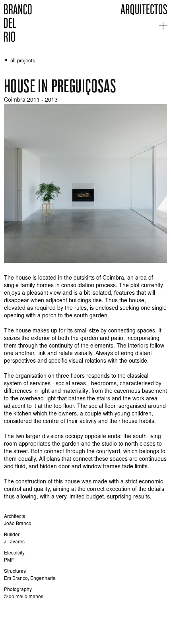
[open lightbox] (85, 183)
